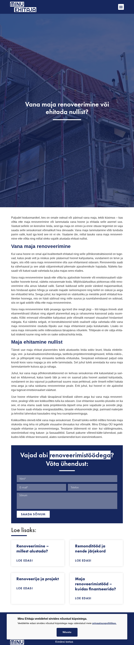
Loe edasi (24, 560)
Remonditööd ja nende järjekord (90, 548)
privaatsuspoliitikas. (104, 623)
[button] (121, 7)
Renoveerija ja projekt (37, 578)
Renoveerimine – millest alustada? (32, 548)
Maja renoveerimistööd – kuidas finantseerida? (95, 584)
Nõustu (67, 632)
